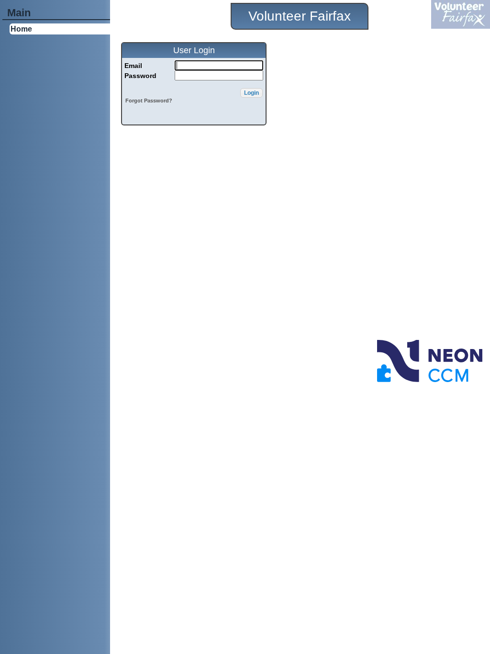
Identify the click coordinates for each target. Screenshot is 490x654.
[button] (251, 93)
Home (21, 28)
